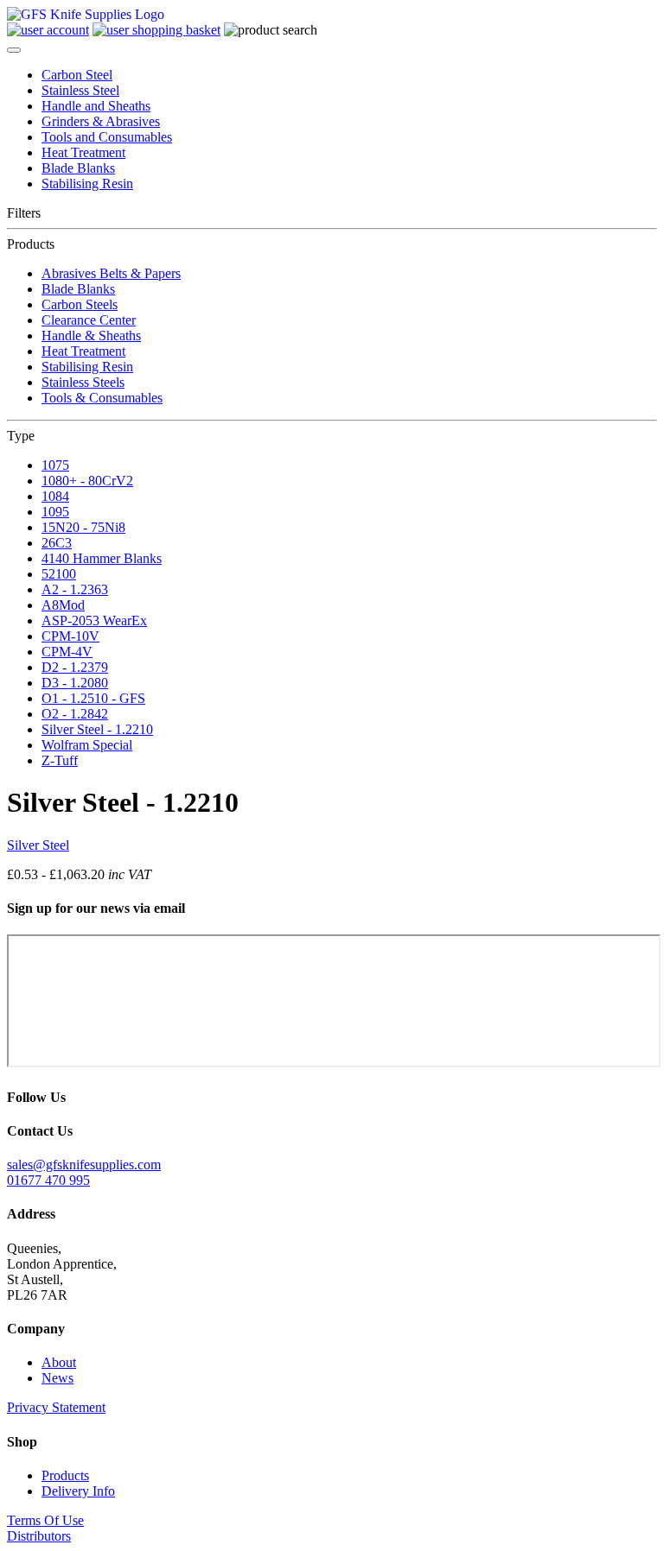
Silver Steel (38, 845)
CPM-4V (67, 651)
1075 (55, 465)
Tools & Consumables (102, 397)
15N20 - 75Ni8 (83, 527)
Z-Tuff (60, 760)
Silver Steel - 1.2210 (97, 729)
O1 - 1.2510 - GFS (93, 698)
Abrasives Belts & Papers (111, 273)
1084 (55, 496)
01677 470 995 (48, 1180)
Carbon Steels (80, 304)
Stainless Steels (83, 382)
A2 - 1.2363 (75, 589)
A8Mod (63, 605)
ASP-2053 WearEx (94, 620)
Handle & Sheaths (91, 335)
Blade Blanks (78, 168)
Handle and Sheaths (96, 105)
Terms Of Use (45, 1520)
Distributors (39, 1536)
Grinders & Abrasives (101, 121)
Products (65, 1475)
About (59, 1362)
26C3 (57, 542)
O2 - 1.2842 (75, 713)
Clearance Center (89, 320)
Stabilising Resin (87, 183)
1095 (55, 511)
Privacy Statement (56, 1407)
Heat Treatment (83, 152)
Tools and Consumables (107, 137)
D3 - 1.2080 (75, 682)
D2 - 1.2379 (75, 667)
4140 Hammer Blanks (102, 558)
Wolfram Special (87, 745)
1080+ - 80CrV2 (87, 480)
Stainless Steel (80, 90)
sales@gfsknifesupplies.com (84, 1164)
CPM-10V (70, 636)
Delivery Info (78, 1491)
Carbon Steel (77, 74)
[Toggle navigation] (14, 50)
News (57, 1378)
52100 (59, 574)
